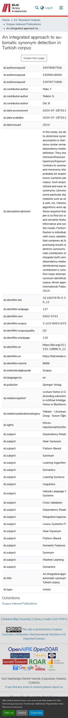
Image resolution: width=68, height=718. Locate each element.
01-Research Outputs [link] (27, 20)
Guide (47, 619)
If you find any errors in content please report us (34, 687)
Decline (22, 712)
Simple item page (34, 58)
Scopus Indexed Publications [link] (23, 24)
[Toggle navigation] (61, 8)
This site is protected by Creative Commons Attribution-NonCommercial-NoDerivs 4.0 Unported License (34, 634)
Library (37, 619)
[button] (14, 7)
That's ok (8, 712)
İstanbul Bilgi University (17, 619)
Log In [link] (49, 8)
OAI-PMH (59, 619)
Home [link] (6, 20)
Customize (36, 712)
